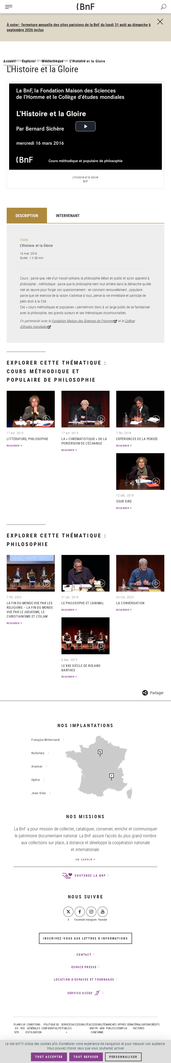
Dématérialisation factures (138, 1026)
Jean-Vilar (38, 793)
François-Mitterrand (45, 740)
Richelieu (38, 753)
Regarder (13, 446)
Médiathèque (52, 61)
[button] (152, 692)
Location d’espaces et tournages (84, 979)
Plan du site (17, 1028)
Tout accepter (49, 1057)
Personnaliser (123, 1057)
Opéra (35, 780)
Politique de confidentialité (51, 1026)
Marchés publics (111, 1026)
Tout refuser (85, 1057)
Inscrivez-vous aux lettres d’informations (85, 938)
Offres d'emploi (121, 1026)
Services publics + (66, 1028)
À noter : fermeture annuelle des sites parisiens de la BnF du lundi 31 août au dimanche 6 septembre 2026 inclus (79, 27)
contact (84, 955)
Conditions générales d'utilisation (33, 1028)
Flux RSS (23, 1026)
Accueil (9, 61)
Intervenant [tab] (68, 215)
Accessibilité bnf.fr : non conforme (97, 1028)
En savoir (84, 859)
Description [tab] (27, 215)
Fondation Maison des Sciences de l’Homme (82, 320)
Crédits (154, 1024)
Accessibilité (80, 1024)
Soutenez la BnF (89, 876)
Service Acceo (80, 993)
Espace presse (84, 967)
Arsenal (36, 766)
